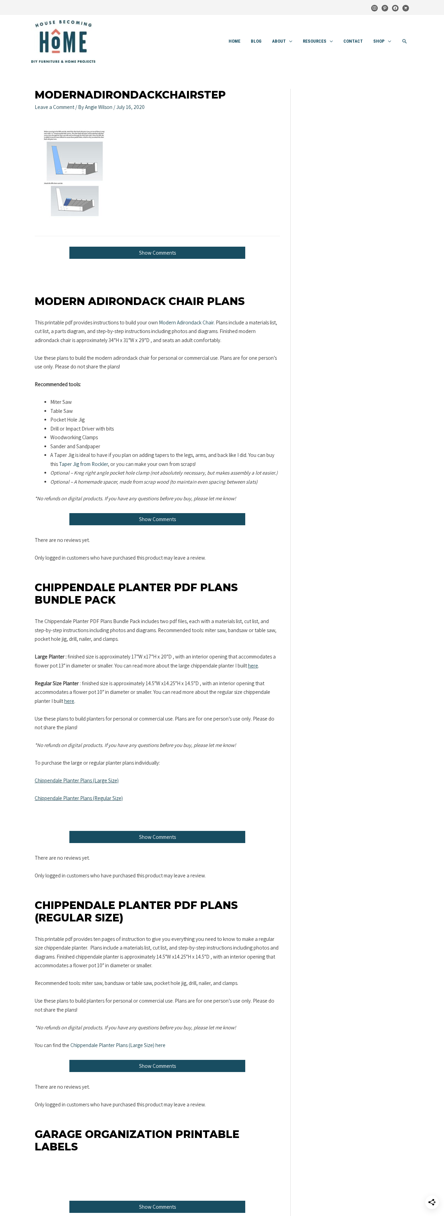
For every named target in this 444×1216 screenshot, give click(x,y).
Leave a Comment (54, 107)
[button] (405, 41)
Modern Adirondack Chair (186, 322)
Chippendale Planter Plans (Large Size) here (117, 1045)
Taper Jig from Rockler (83, 464)
